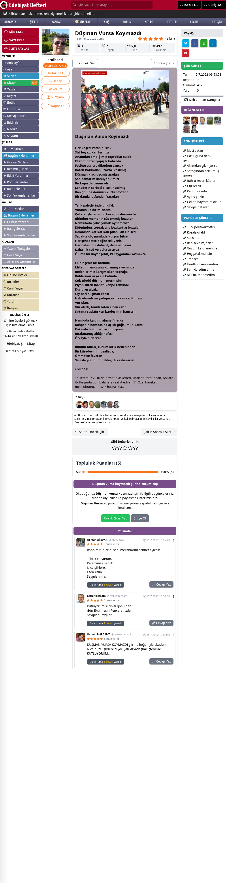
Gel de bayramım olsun (203, 202)
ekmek (116, 298)
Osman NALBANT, (109, 634)
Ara (9, 69)
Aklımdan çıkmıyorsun (203, 165)
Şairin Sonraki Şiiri (158, 432)
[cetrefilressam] (92, 405)
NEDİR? (149, 21)
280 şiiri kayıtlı (57, 65)
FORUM (127, 21)
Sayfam (12, 136)
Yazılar (12, 89)
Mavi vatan (194, 150)
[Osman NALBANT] (85, 405)
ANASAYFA (10, 21)
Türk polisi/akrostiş (200, 227)
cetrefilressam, (107, 596)
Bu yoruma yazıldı (106, 585)
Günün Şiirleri (17, 162)
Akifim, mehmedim (200, 275)
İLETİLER (172, 21)
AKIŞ (106, 21)
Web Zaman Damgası (204, 100)
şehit (104, 254)
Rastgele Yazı (16, 228)
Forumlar (14, 109)
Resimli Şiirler (17, 169)
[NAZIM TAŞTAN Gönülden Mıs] (116, 405)
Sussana (192, 238)
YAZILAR (56, 21)
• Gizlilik (29, 331)
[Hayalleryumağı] (98, 405)
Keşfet (11, 96)
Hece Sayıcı (15, 255)
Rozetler (13, 282)
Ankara (168, 378)
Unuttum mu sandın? (202, 264)
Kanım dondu (196, 191)
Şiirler (11, 76)
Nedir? (12, 129)
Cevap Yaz (163, 584)
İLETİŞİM (217, 21)
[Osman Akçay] (104, 405)
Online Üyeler (17, 275)
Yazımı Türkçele (18, 248)
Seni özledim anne (200, 269)
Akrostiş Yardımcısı (21, 262)
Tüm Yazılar (15, 209)
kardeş (110, 311)
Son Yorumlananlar (21, 195)
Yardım (12, 301)
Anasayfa (14, 63)
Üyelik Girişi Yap (116, 518)
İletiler (12, 102)
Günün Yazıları (18, 222)
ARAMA (194, 21)
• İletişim (32, 336)
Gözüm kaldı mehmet (202, 248)
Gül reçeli (193, 186)
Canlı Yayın (15, 288)
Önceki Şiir (86, 63)
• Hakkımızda (15, 331)
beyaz (85, 152)
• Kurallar (9, 336)
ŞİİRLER (34, 21)
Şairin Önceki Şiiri (91, 432)
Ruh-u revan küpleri (201, 180)
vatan (96, 148)
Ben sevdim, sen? (199, 243)
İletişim (12, 308)
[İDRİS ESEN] (110, 405)
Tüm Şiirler (15, 149)
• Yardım (21, 336)
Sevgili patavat (197, 207)
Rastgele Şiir (16, 189)
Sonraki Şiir (162, 63)
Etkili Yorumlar (17, 175)
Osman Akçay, (105, 540)
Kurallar (13, 295)
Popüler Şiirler (17, 182)
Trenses (192, 259)
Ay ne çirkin (195, 196)
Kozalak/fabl (195, 232)
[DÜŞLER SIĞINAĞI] (79, 405)
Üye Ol (141, 518)
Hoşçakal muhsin (199, 253)
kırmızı (103, 152)
